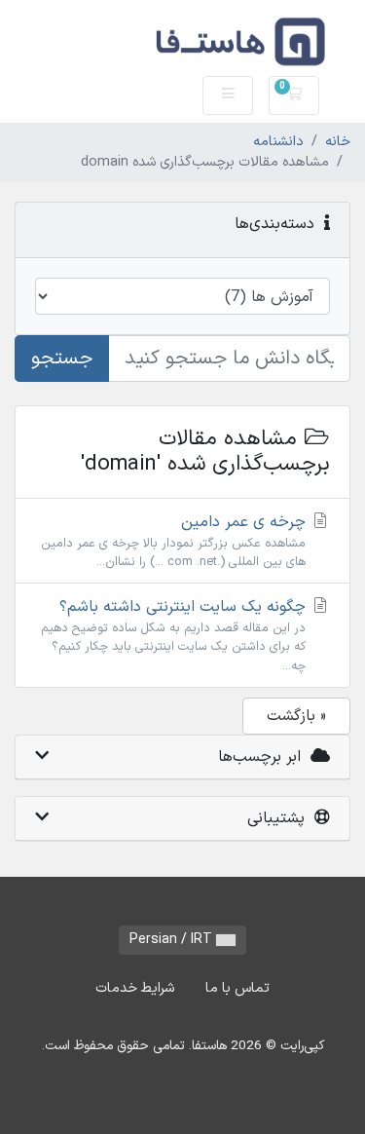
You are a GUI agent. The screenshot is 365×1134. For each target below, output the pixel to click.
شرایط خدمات (134, 988)
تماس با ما (237, 988)
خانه (337, 142)
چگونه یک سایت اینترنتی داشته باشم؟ (175, 634)
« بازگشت (296, 716)
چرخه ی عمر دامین (175, 540)
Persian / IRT (172, 939)
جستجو (61, 358)
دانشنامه (278, 142)
